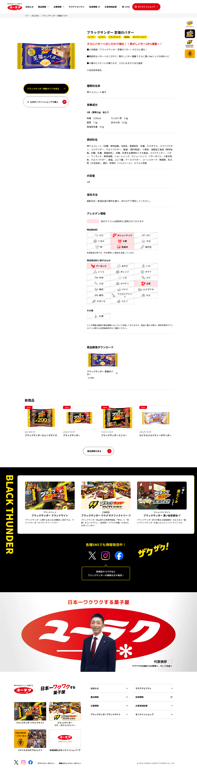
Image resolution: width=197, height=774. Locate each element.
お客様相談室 (111, 6)
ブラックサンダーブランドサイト (106, 714)
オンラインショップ (146, 6)
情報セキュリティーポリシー (70, 763)
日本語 (127, 7)
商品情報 (42, 6)
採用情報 (93, 6)
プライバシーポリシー (46, 763)
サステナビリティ (77, 6)
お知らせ (29, 6)
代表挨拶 (160, 661)
